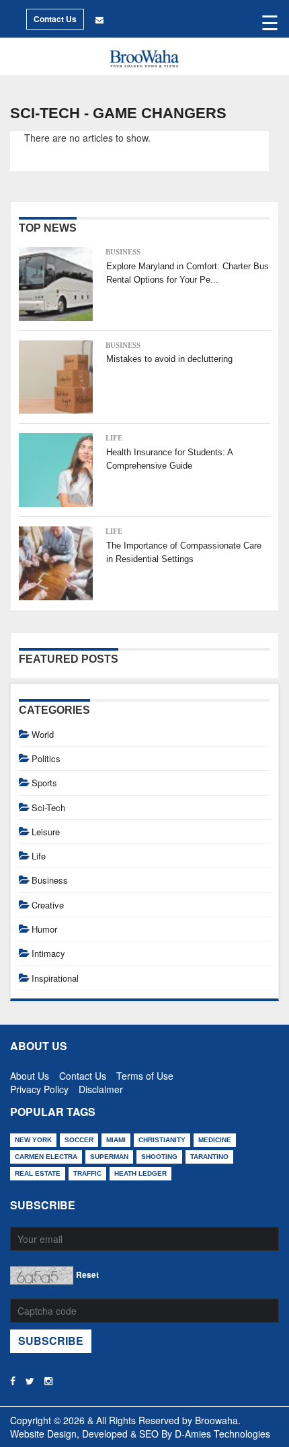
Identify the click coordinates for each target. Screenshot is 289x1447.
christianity (161, 1139)
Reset (87, 1274)
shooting (159, 1156)
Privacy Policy (39, 1086)
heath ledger (140, 1173)
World (43, 734)
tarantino (209, 1156)
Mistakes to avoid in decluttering (169, 359)
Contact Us (55, 19)
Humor (44, 929)
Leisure (46, 831)
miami (116, 1139)
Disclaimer (101, 1086)
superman (109, 1156)
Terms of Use (144, 1073)
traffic (87, 1173)
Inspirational (55, 978)
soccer (79, 1139)
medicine (214, 1139)
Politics (46, 758)
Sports (44, 782)
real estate (37, 1173)
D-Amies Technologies (222, 1433)
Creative (48, 904)
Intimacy (48, 953)
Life (114, 438)
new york (33, 1139)
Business (123, 252)
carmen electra (46, 1156)
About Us (29, 1073)
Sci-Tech (48, 807)
